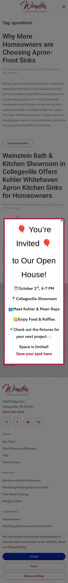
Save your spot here (34, 353)
